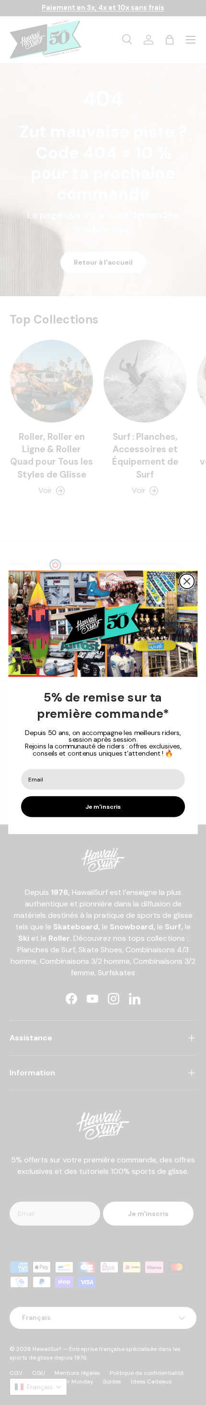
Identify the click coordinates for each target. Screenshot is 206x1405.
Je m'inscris (103, 807)
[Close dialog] (187, 581)
